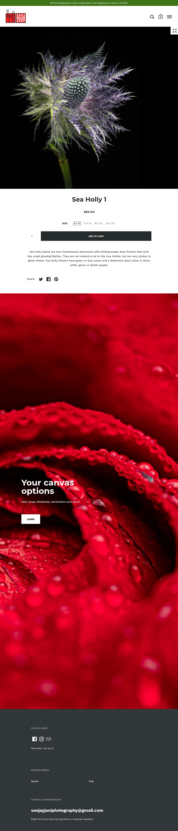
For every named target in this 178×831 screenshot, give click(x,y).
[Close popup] (158, 370)
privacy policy (119, 419)
